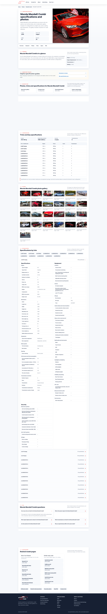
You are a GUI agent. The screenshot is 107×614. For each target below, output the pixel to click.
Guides (75, 600)
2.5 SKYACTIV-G (24, 160)
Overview (21, 45)
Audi (58, 598)
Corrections (76, 605)
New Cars (51, 2)
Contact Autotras (43, 602)
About (75, 598)
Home (19, 6)
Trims (37, 45)
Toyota (58, 607)
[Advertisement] (53, 113)
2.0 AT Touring (24, 148)
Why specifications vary (72, 76)
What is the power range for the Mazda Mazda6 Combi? (66, 510)
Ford (58, 603)
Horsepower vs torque (72, 73)
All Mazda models (24, 588)
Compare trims (63, 588)
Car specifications (44, 598)
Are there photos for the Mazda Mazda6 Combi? (30, 523)
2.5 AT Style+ (23, 151)
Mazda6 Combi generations (36, 588)
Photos (32, 45)
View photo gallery (48, 588)
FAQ (46, 45)
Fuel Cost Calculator (44, 600)
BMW (58, 602)
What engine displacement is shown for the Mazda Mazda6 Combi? (34, 519)
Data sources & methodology (80, 602)
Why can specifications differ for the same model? (65, 523)
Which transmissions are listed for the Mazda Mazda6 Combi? (67, 519)
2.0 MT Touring (24, 146)
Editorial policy (77, 603)
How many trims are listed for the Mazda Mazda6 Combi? (32, 510)
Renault (58, 605)
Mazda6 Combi (29, 6)
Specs (42, 45)
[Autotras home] (23, 598)
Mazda (23, 6)
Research (27, 45)
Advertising (42, 603)
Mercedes (59, 600)
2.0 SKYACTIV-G (24, 153)
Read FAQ (56, 588)
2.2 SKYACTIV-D (24, 163)
